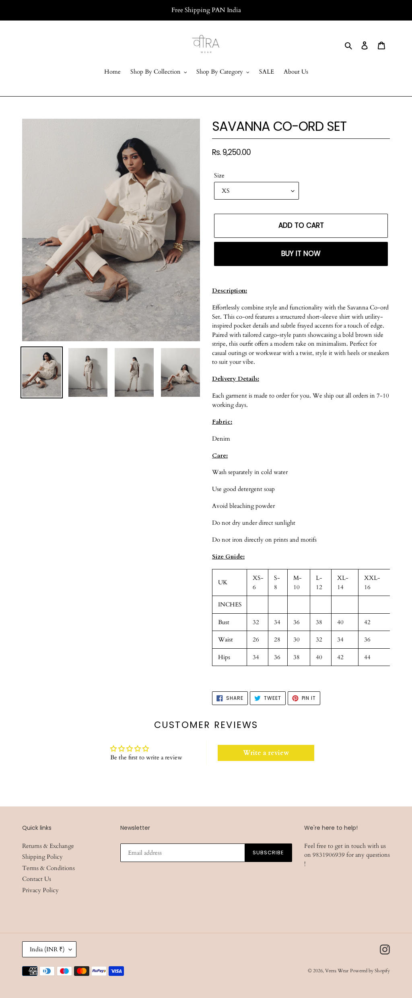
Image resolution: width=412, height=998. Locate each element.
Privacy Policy (40, 890)
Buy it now (301, 253)
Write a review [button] (266, 752)
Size (219, 175)
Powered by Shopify (370, 970)
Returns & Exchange (48, 846)
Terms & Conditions (48, 868)
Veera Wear (336, 970)
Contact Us (36, 879)
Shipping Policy (42, 857)
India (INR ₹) (47, 949)
